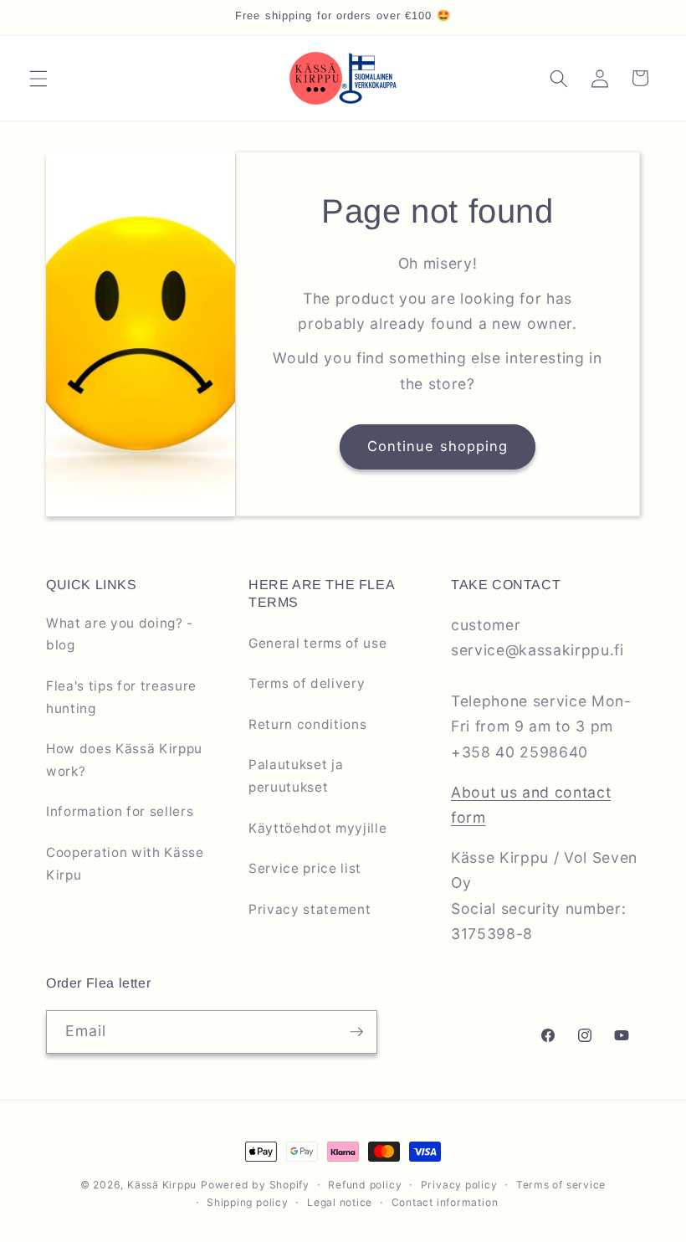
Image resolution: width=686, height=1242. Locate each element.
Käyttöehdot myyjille (317, 828)
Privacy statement (309, 909)
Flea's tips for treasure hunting (121, 697)
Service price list (304, 868)
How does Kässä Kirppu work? (124, 760)
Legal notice (339, 1202)
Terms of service (561, 1184)
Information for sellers (119, 811)
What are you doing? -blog (119, 634)
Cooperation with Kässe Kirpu (125, 863)
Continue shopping (438, 446)
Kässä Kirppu (162, 1184)
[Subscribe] (356, 1032)
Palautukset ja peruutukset (295, 776)
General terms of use (317, 643)
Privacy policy (459, 1184)
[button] (38, 78)
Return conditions (307, 724)
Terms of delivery (306, 683)
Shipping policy (248, 1202)
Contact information (445, 1202)
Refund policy (365, 1184)
